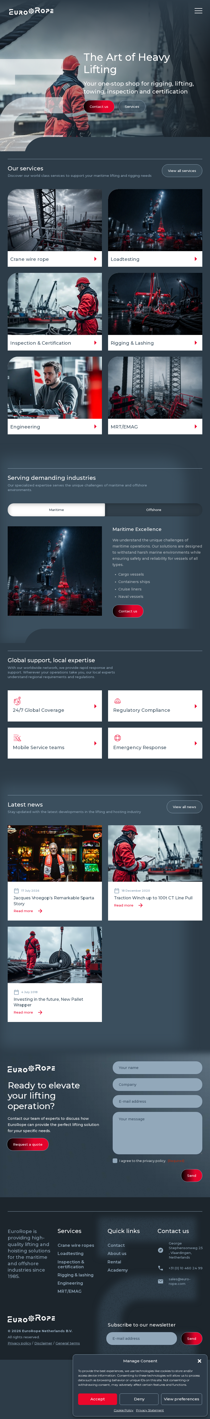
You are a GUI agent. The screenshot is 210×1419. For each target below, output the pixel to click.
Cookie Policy (123, 1410)
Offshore (153, 510)
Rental (114, 1262)
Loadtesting (70, 1253)
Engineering (70, 1283)
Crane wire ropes (76, 1245)
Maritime (56, 510)
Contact (116, 1245)
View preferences (181, 1399)
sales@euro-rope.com (180, 1281)
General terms (68, 1343)
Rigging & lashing (75, 1275)
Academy (118, 1270)
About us (117, 1253)
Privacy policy (19, 1343)
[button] (199, 1361)
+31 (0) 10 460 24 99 (186, 1268)
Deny (139, 1399)
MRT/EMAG (69, 1291)
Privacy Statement (150, 1410)
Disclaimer (43, 1343)
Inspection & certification (71, 1264)
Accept (97, 1399)
